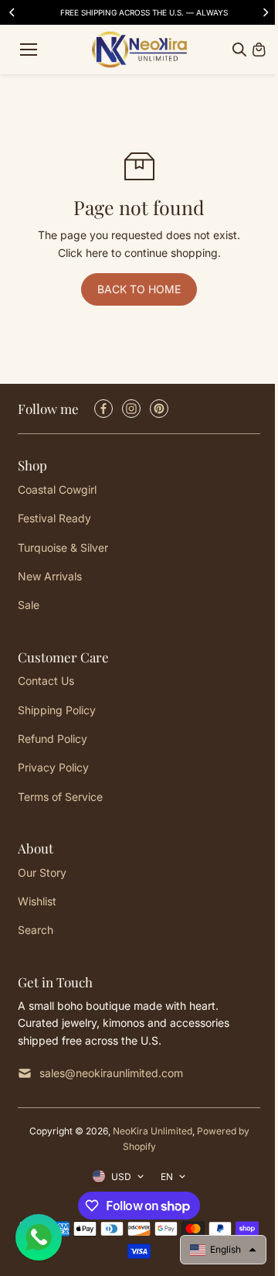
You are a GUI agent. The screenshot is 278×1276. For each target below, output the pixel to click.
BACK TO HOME (139, 289)
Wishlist (37, 901)
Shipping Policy (57, 710)
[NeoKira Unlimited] (139, 50)
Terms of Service (60, 796)
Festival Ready (54, 518)
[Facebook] (103, 408)
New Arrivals (50, 576)
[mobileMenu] (29, 49)
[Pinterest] (159, 408)
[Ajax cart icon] (258, 49)
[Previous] (13, 12)
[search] (239, 49)
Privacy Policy (53, 767)
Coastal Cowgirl (57, 489)
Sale (28, 604)
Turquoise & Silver (63, 547)
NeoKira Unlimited (152, 1131)
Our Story (42, 872)
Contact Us (46, 680)
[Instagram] (131, 408)
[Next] (264, 12)
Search (35, 929)
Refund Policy (52, 738)
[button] (223, 1250)
